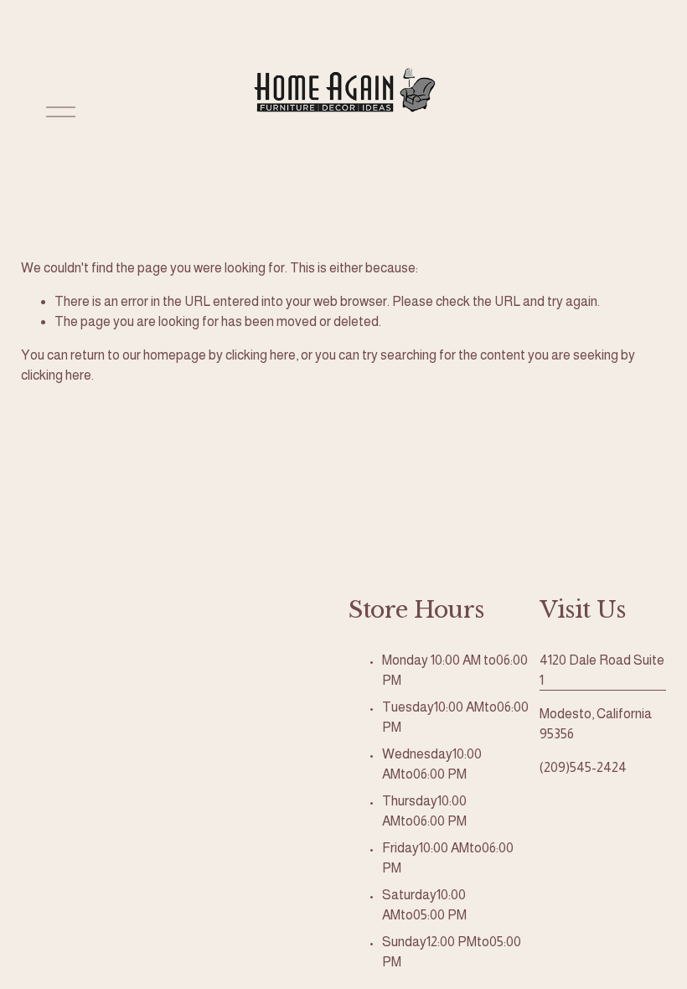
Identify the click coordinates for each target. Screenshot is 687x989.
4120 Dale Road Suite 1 (602, 670)
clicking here (260, 355)
